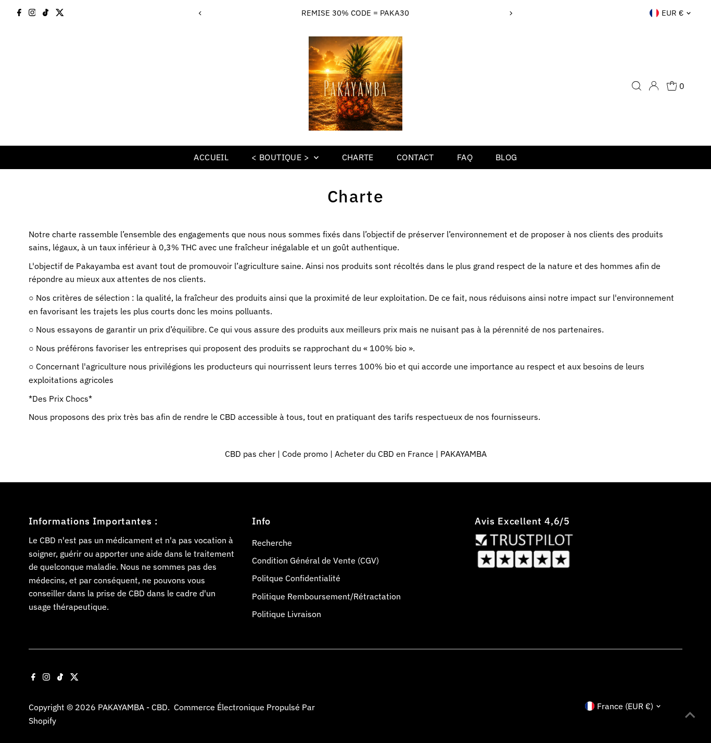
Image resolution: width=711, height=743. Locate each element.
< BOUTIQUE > (281, 157)
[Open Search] (636, 86)
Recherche (272, 542)
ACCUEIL (211, 157)
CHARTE (358, 157)
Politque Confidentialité (296, 578)
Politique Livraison (286, 614)
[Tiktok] (45, 13)
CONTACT (415, 157)
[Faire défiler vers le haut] (690, 714)
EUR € (672, 13)
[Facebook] (19, 13)
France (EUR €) (625, 706)
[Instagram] (32, 13)
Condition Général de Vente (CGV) (315, 560)
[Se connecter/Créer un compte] (653, 86)
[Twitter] (60, 13)
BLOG (506, 157)
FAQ (465, 157)
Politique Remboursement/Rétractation (326, 596)
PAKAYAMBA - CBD (133, 707)
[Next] (510, 13)
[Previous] (200, 13)
